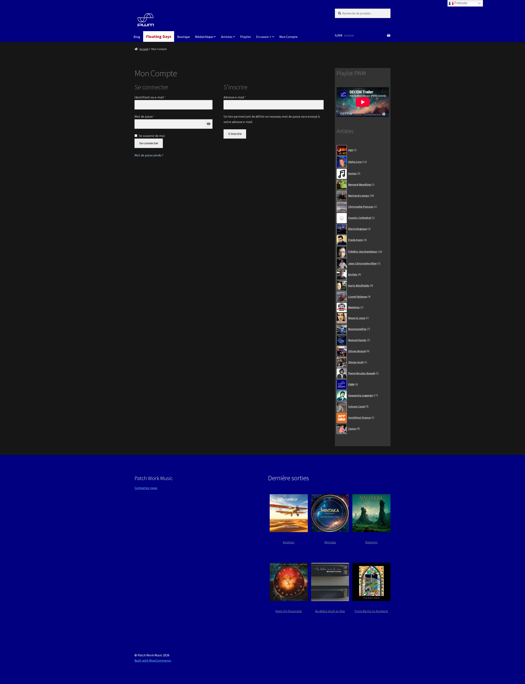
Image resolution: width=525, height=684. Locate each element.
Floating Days (158, 36)
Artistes (226, 37)
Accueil (143, 49)
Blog (137, 37)
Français (460, 3)
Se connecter (148, 143)
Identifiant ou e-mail (158, 97)
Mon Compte (288, 37)
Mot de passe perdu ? (149, 155)
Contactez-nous (146, 488)
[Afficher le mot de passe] (208, 124)
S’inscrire (235, 134)
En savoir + (263, 37)
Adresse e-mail (243, 97)
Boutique (183, 37)
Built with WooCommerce (153, 660)
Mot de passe (153, 116)
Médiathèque (204, 37)
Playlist (245, 37)
